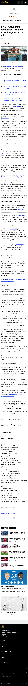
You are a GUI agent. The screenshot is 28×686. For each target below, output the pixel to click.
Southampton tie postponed (14, 279)
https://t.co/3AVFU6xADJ (15, 406)
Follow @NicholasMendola (8, 513)
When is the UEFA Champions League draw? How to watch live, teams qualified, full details (17, 552)
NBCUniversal (8, 676)
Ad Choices (8, 673)
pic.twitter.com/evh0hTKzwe (14, 322)
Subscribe (4, 635)
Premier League (5, 20)
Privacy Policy (13, 673)
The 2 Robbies (18, 20)
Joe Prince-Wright (12, 534)
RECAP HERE (5, 153)
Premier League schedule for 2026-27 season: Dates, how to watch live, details (17, 532)
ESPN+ (19, 425)
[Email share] (8, 43)
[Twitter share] (5, 43)
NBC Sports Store (22, 672)
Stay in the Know (5, 630)
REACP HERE (17, 106)
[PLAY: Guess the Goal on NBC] (14, 603)
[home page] (6, 2)
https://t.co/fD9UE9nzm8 (14, 408)
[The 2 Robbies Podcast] (14, 577)
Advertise (3, 672)
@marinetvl (21, 401)
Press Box (3, 673)
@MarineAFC (18, 311)
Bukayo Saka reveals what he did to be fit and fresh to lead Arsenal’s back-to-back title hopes (17, 558)
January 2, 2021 (21, 325)
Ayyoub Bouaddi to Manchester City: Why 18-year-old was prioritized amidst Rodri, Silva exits (17, 564)
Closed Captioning (12, 672)
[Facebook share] (2, 43)
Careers (7, 672)
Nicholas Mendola (6, 38)
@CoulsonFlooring (8, 403)
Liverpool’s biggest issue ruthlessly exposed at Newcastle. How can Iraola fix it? (18, 545)
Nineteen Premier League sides (13, 66)
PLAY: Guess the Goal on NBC (9, 612)
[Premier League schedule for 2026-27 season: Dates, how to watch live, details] (4, 533)
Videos (11, 20)
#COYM (24, 405)
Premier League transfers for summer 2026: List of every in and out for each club (17, 539)
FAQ (18, 672)
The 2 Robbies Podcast (7, 586)
